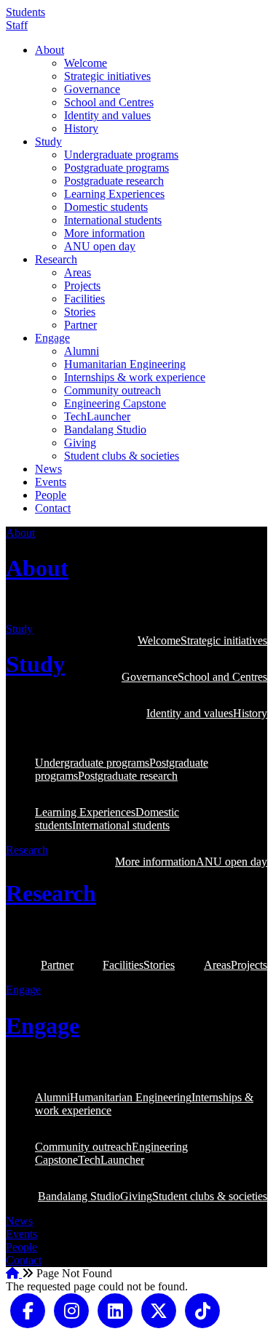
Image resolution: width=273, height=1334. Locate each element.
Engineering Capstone (115, 403)
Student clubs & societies (121, 456)
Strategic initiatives (107, 76)
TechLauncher (97, 416)
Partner (80, 325)
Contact (53, 508)
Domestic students (106, 207)
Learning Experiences (114, 194)
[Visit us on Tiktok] (202, 1309)
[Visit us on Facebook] (28, 1309)
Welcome (85, 63)
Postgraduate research (114, 181)
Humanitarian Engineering (125, 364)
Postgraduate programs (116, 167)
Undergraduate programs (121, 154)
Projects (82, 285)
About (49, 50)
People (50, 495)
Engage (52, 338)
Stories (79, 311)
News (48, 469)
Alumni (81, 351)
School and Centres (109, 102)
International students (113, 220)
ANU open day (99, 246)
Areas (77, 272)
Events (50, 482)
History (81, 128)
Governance (92, 89)
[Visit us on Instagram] (71, 1309)
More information (104, 233)
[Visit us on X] (159, 1309)
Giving (80, 442)
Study (48, 141)
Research (56, 259)
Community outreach (112, 390)
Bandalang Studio (105, 429)
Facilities (84, 298)
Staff (17, 25)
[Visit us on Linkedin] (115, 1309)
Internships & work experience (134, 377)
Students (25, 12)
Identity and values (107, 115)
